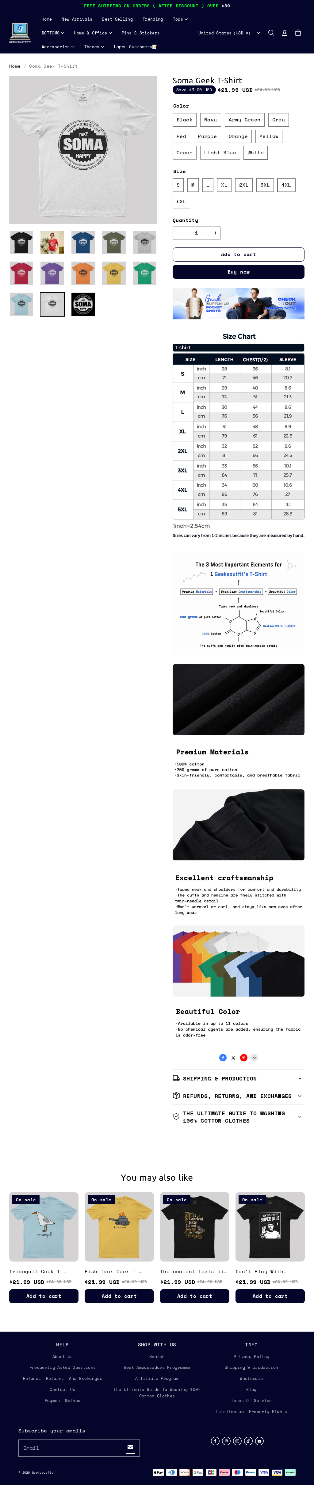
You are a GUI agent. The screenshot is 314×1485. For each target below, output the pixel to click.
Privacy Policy (252, 1356)
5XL (181, 201)
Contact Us (62, 1389)
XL (224, 184)
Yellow (268, 136)
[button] (271, 33)
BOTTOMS (50, 33)
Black (185, 119)
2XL (244, 184)
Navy (210, 119)
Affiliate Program (157, 1378)
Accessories (56, 47)
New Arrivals (77, 19)
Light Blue (220, 152)
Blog (251, 1389)
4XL (286, 184)
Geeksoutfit (42, 1472)
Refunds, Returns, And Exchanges (62, 1378)
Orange (238, 136)
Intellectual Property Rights (251, 1411)
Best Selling (117, 19)
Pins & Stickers (141, 33)
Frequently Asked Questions (62, 1367)
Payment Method (63, 1400)
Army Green (245, 119)
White (256, 152)
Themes (92, 47)
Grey (278, 119)
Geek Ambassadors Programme (157, 1367)
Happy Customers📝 (135, 47)
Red (181, 136)
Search (157, 1356)
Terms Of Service (251, 1400)
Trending (153, 19)
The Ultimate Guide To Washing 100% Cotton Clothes (156, 1392)
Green (185, 152)
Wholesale (251, 1378)
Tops (178, 19)
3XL (265, 184)
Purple (207, 136)
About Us (62, 1356)
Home (47, 19)
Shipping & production (251, 1367)
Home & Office (90, 33)
